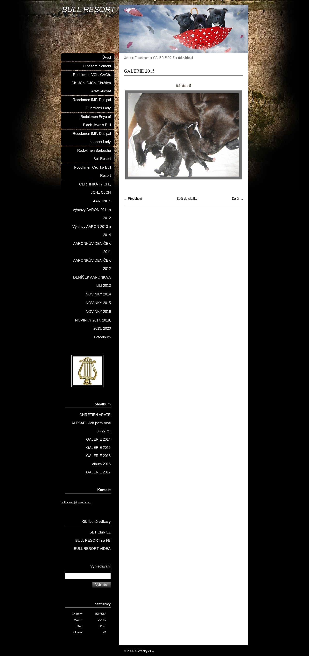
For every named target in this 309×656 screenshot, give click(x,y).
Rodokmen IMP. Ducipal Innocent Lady (92, 138)
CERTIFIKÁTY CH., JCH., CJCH (95, 188)
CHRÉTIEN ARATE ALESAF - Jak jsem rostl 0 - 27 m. (91, 423)
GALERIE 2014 (98, 439)
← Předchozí (133, 198)
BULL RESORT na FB (93, 540)
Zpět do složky (187, 198)
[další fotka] (235, 134)
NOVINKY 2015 (98, 303)
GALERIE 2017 (98, 472)
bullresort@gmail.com (76, 502)
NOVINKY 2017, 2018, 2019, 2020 (93, 324)
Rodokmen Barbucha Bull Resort (94, 155)
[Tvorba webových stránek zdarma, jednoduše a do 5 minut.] (153, 651)
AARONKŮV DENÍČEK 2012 (92, 265)
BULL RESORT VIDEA (92, 549)
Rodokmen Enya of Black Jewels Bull (95, 121)
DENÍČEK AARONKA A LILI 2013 (92, 281)
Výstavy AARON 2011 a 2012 (92, 214)
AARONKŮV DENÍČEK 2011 (92, 248)
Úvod (127, 58)
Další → (237, 198)
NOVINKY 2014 (98, 294)
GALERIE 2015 (164, 58)
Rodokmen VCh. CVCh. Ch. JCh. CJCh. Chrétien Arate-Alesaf (91, 83)
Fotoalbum (142, 58)
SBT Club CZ (100, 532)
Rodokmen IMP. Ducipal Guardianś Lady (92, 104)
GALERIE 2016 (98, 456)
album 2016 (101, 464)
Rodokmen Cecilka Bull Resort (92, 171)
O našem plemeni (97, 66)
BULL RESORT (88, 9)
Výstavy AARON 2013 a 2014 (91, 231)
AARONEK (102, 201)
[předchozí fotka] (131, 134)
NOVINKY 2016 (98, 312)
